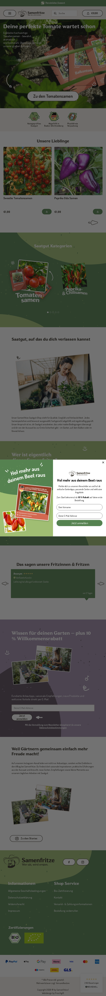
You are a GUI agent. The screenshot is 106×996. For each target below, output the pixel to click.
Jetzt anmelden (79, 523)
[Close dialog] (103, 462)
